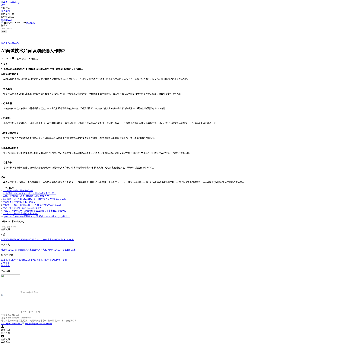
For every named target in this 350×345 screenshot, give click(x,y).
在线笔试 (12, 239)
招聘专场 (60, 239)
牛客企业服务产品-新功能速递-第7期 (20, 213)
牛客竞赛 (51, 239)
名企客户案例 (60, 260)
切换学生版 (6, 19)
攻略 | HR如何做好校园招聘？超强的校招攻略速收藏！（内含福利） (37, 216)
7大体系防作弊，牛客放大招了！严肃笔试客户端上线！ (29, 193)
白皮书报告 (6, 260)
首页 (3, 5)
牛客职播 (69, 239)
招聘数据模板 (18, 260)
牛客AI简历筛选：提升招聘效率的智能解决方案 (26, 196)
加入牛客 (5, 265)
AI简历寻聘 (33, 239)
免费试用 (30, 22)
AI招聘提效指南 (33, 260)
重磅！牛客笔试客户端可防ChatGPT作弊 (22, 208)
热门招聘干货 (47, 260)
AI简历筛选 (22, 239)
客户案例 (5, 11)
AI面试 (4, 239)
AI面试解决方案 (68, 250)
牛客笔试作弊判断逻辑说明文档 (18, 190)
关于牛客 (5, 263)
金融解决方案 (38, 250)
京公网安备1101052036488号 (38, 323)
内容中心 (14, 43)
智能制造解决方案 (23, 250)
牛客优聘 (43, 239)
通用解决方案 (7, 250)
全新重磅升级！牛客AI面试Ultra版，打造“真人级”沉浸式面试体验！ (35, 199)
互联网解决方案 (52, 250)
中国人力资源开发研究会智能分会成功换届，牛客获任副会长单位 (34, 211)
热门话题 (5, 43)
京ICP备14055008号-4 (11, 323)
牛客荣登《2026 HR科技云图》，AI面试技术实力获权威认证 (32, 205)
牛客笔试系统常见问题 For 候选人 (19, 202)
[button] (175, 8)
